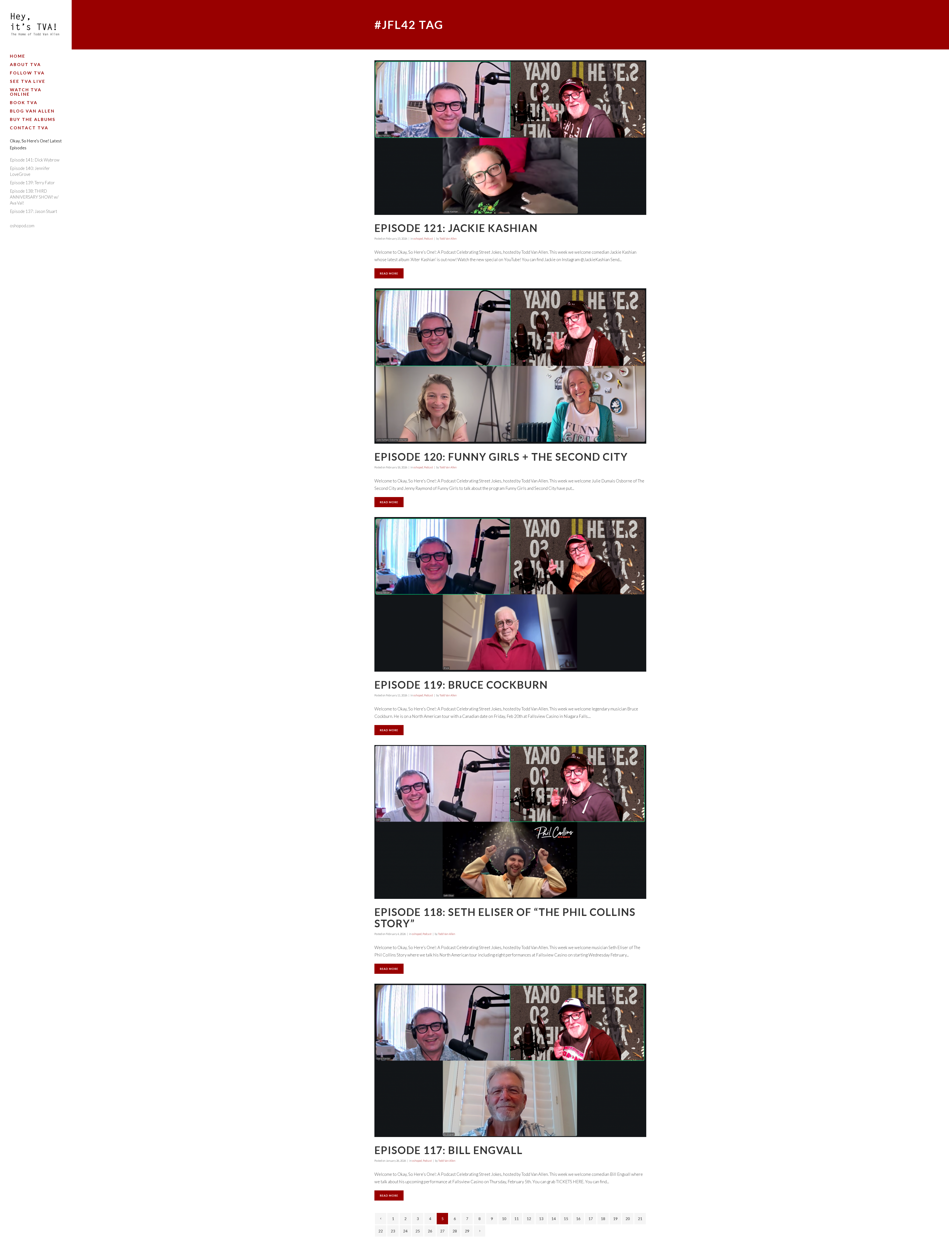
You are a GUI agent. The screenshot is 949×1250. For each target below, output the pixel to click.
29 (467, 1231)
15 (566, 1218)
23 (393, 1231)
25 (417, 1231)
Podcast (428, 238)
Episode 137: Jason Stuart (33, 211)
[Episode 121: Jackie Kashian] (510, 137)
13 (541, 1218)
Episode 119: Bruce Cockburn (461, 685)
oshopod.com (22, 225)
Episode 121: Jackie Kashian (456, 228)
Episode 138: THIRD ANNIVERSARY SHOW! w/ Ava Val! (34, 196)
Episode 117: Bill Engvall (448, 1150)
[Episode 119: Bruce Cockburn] (510, 594)
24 (405, 1231)
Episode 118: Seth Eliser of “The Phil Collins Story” (505, 918)
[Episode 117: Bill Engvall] (510, 1060)
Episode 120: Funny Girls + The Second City (501, 457)
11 (516, 1218)
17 (590, 1218)
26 (430, 1231)
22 (380, 1231)
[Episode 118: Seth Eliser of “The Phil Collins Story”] (510, 822)
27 (442, 1231)
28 (455, 1231)
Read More (389, 273)
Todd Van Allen (448, 238)
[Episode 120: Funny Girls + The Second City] (510, 365)
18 (603, 1218)
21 (640, 1218)
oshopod (418, 238)
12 (529, 1218)
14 (553, 1218)
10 (504, 1218)
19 (615, 1218)
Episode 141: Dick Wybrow (35, 159)
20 (627, 1218)
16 (578, 1218)
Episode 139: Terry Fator (32, 182)
